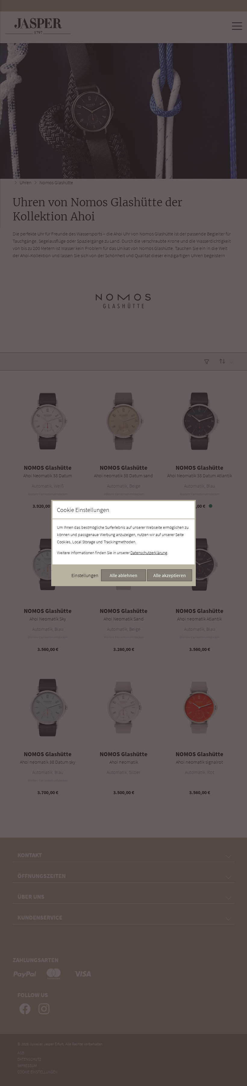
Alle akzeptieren (169, 575)
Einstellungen (84, 575)
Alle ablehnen (123, 575)
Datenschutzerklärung (148, 552)
